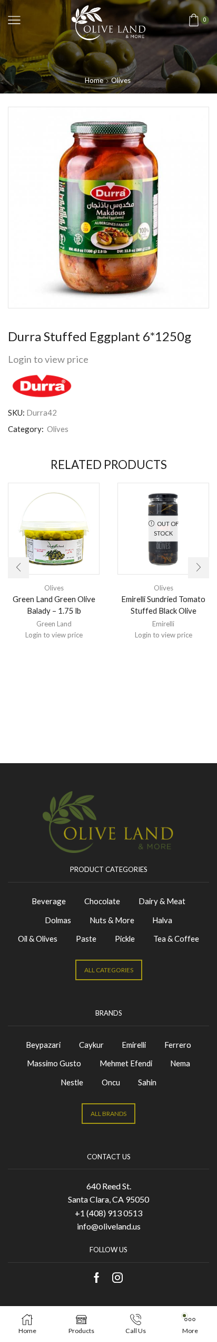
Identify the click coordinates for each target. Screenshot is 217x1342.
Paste (86, 938)
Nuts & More (112, 920)
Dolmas (58, 920)
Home (94, 80)
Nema (180, 1063)
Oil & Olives (37, 938)
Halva (162, 920)
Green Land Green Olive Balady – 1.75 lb (54, 604)
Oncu (111, 1082)
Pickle (125, 938)
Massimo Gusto (54, 1063)
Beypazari (43, 1044)
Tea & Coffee (176, 938)
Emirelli (163, 624)
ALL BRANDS (108, 1114)
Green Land (54, 624)
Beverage (49, 901)
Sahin (147, 1082)
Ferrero (177, 1044)
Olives (121, 80)
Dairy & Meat (162, 901)
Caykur (91, 1044)
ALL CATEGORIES (108, 970)
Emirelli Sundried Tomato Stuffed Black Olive (163, 604)
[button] (18, 567)
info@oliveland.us (109, 1226)
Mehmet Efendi (126, 1063)
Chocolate (102, 901)
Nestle (72, 1082)
